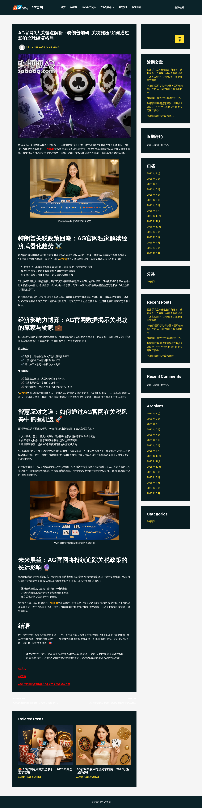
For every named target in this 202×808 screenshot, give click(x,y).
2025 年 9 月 (153, 231)
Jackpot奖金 (89, 7)
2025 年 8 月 (153, 237)
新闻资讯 (123, 7)
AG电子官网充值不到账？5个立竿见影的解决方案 (44, 684)
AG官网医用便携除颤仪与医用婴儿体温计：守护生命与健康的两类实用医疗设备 (165, 107)
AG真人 (22, 668)
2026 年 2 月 (153, 205)
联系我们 (136, 7)
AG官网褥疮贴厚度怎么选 (160, 115)
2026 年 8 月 (153, 173)
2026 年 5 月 (153, 189)
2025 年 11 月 (154, 221)
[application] (112, 7)
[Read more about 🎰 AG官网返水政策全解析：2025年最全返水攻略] (45, 744)
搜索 (149, 32)
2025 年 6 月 (153, 247)
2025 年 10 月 (154, 226)
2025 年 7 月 (153, 242)
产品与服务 (105, 7)
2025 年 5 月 (153, 253)
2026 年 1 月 (153, 210)
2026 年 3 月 (153, 200)
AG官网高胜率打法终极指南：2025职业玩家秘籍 (102, 771)
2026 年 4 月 (153, 194)
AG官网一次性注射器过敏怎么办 (164, 98)
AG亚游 (22, 676)
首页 (63, 7)
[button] (179, 7)
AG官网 (37, 7)
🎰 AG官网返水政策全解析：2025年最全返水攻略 (45, 771)
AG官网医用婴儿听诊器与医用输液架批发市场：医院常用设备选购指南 (165, 89)
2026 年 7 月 (153, 178)
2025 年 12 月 (154, 215)
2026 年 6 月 (153, 184)
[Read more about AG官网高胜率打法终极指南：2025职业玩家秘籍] (103, 744)
